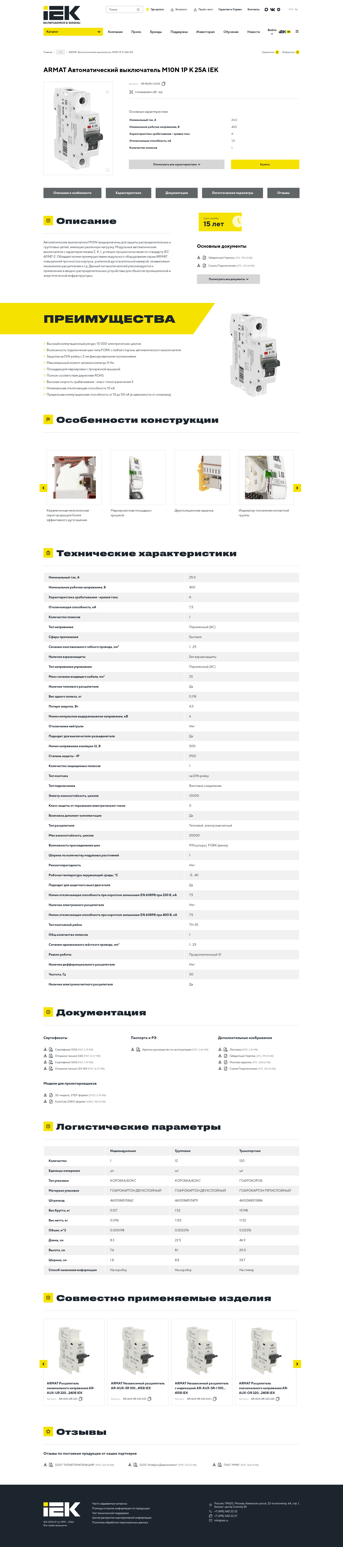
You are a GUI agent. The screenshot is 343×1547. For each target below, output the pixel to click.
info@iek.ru (221, 1520)
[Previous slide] (43, 488)
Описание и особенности (72, 193)
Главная (47, 52)
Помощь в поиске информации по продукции (121, 1508)
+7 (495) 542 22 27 (225, 1515)
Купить (265, 164)
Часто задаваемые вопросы (109, 1503)
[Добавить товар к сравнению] (108, 92)
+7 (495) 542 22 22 (225, 1511)
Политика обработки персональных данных (120, 1522)
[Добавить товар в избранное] (108, 87)
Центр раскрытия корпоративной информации (121, 1517)
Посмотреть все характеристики (175, 164)
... (60, 51)
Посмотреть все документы (227, 279)
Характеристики (128, 193)
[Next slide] (297, 488)
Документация (177, 193)
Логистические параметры (232, 193)
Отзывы (283, 193)
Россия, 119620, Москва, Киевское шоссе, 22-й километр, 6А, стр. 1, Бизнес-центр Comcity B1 (257, 1505)
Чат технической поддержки (110, 1513)
